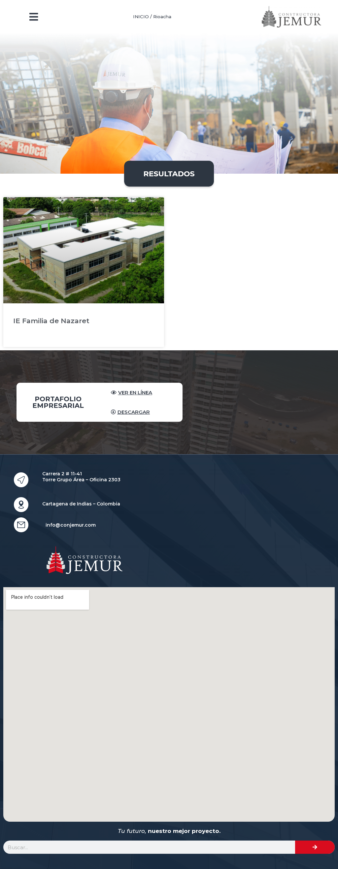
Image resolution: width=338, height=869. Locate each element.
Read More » (27, 337)
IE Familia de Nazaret (51, 321)
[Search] (315, 847)
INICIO (141, 16)
